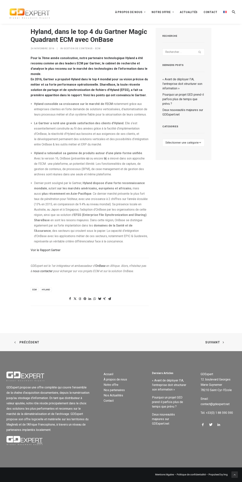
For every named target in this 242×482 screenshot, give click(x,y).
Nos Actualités (113, 395)
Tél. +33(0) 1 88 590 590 (217, 413)
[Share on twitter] (75, 298)
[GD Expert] (28, 12)
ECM (34, 289)
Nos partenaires (114, 390)
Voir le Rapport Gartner (45, 250)
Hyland (46, 289)
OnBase (100, 266)
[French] (225, 12)
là (105, 158)
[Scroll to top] (234, 474)
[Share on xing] (104, 298)
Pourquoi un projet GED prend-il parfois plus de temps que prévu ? (183, 99)
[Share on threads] (80, 298)
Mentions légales (164, 474)
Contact (210, 12)
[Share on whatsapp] (94, 298)
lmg (225, 474)
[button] (232, 12)
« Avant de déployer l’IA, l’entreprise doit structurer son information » (182, 83)
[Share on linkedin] (90, 298)
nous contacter (43, 271)
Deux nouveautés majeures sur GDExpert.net (182, 112)
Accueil (108, 374)
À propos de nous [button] (128, 12)
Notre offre (111, 385)
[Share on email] (109, 298)
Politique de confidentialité (191, 474)
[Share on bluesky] (99, 298)
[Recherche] (183, 51)
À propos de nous (115, 379)
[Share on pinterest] (85, 298)
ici (87, 158)
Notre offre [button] (161, 12)
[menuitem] (131, 12)
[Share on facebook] (70, 298)
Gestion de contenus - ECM (82, 48)
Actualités (189, 12)
